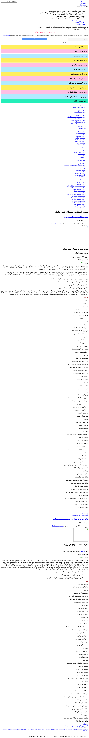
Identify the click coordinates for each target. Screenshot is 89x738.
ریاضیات (82, 157)
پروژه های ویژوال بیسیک (78, 120)
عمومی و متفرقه (81, 160)
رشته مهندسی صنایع (79, 191)
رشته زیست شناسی (79, 152)
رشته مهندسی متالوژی (78, 199)
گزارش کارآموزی (80, 175)
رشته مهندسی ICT (79, 184)
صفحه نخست (82, 1)
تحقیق (83, 166)
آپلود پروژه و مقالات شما (78, 21)
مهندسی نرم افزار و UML (77, 123)
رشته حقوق (81, 134)
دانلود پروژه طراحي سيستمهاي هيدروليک (70, 519)
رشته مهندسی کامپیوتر (78, 196)
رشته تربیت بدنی (80, 171)
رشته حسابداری (80, 133)
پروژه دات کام (6, 729)
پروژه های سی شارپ (78, 118)
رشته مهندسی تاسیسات (78, 187)
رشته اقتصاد (81, 131)
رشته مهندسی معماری (78, 201)
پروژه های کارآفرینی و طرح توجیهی (74, 165)
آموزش (81, 47)
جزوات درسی (81, 168)
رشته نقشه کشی (80, 206)
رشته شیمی (81, 154)
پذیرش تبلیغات (80, 24)
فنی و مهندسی (82, 179)
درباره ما (83, 3)
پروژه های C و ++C (79, 110)
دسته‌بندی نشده (82, 126)
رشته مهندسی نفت (79, 204)
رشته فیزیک (81, 155)
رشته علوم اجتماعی (79, 139)
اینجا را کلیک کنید (6, 35)
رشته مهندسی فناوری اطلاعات (76, 194)
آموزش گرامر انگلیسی (42, 729)
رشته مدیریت (81, 143)
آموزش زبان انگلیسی (72, 729)
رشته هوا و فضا (80, 207)
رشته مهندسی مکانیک (78, 202)
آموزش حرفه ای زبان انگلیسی (82, 729)
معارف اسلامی (80, 144)
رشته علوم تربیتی (80, 141)
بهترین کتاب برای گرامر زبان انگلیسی (24, 729)
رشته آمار (82, 150)
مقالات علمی (81, 176)
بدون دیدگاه (85, 513)
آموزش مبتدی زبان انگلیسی (52, 729)
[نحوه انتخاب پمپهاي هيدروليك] (80, 245)
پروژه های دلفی (80, 115)
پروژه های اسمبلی (79, 112)
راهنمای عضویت (80, 22)
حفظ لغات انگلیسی (13, 729)
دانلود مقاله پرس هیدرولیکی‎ (76, 216)
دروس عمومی (80, 170)
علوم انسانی (82, 128)
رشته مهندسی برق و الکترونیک (76, 186)
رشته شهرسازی (80, 138)
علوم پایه (83, 147)
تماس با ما (83, 5)
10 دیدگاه (85, 724)
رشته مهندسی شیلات (79, 189)
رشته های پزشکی (80, 173)
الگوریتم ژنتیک (35, 729)
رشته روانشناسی (80, 136)
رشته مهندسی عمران (78, 192)
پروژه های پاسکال (79, 113)
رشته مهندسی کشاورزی (78, 197)
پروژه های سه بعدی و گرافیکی (76, 117)
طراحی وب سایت (80, 122)
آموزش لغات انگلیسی (63, 729)
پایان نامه (82, 163)
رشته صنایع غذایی (80, 182)
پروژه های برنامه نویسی (79, 107)
